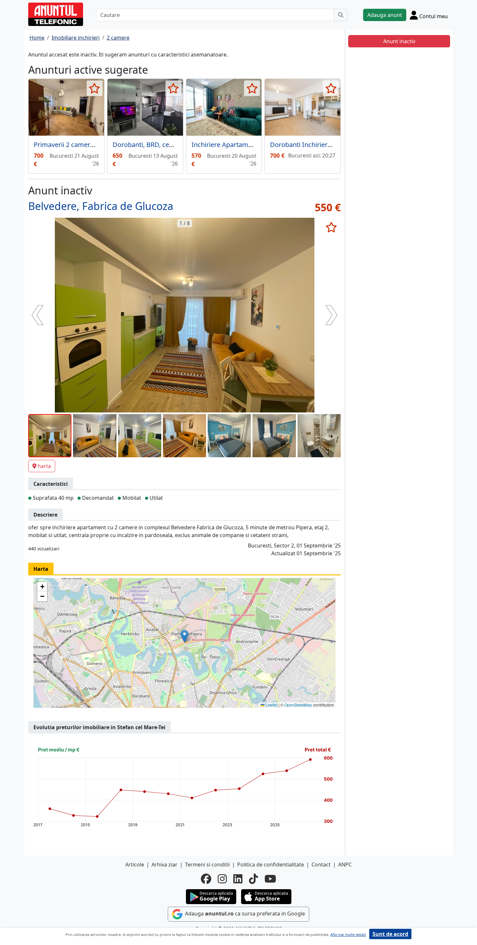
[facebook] (206, 879)
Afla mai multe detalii (348, 934)
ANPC (345, 864)
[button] (184, 636)
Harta (40, 568)
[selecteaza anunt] (95, 88)
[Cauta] (341, 15)
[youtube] (270, 879)
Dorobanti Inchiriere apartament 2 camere (334, 144)
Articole (134, 864)
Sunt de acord (390, 934)
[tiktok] (253, 879)
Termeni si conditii (207, 864)
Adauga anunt (384, 14)
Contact (321, 864)
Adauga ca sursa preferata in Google (244, 913)
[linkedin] (237, 879)
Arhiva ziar (164, 864)
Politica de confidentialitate (270, 864)
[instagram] (222, 879)
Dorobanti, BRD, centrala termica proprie (174, 144)
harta (44, 466)
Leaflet (270, 704)
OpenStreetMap (298, 704)
